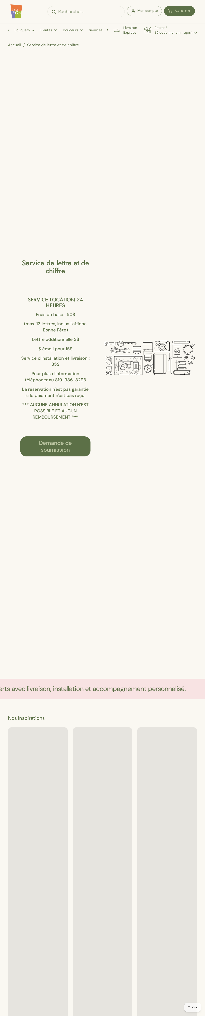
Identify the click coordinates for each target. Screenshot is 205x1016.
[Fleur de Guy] (15, 11)
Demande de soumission (55, 446)
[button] (179, 11)
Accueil (14, 44)
